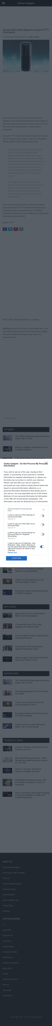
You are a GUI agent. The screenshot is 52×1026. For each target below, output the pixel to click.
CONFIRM (16, 558)
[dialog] (26, 513)
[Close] (47, 463)
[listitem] (26, 509)
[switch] (42, 515)
